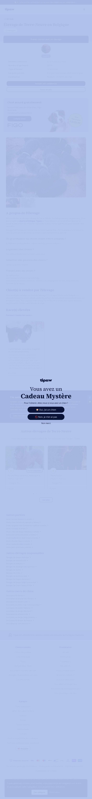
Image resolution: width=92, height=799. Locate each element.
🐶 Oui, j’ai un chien (46, 409)
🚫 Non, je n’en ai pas (46, 416)
